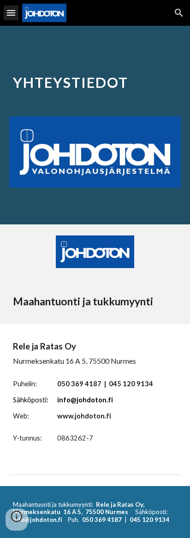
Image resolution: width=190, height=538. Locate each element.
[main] (95, 78)
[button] (11, 12)
